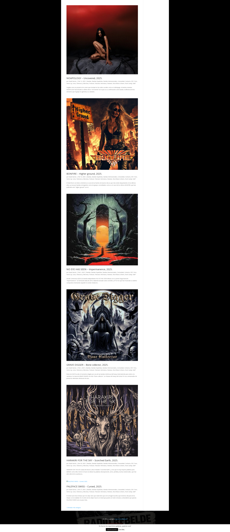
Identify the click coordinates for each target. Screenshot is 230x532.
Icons (74, 83)
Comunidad (121, 81)
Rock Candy (128, 83)
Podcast (91, 83)
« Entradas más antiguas (73, 507)
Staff (134, 83)
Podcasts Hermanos (101, 83)
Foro (135, 81)
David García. (72, 81)
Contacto (128, 81)
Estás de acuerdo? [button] (112, 529)
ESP (132, 81)
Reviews (109, 83)
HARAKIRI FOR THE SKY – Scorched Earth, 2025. (92, 460)
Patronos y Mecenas (83, 83)
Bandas (89, 81)
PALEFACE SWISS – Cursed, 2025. (84, 486)
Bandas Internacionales (110, 81)
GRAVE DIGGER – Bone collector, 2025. (87, 364)
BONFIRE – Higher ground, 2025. (84, 173)
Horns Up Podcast (121, 519)
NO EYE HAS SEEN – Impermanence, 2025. (89, 269)
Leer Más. (121, 529)
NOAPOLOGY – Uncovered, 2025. (84, 78)
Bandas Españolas (97, 81)
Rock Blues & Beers (118, 83)
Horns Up (69, 83)
